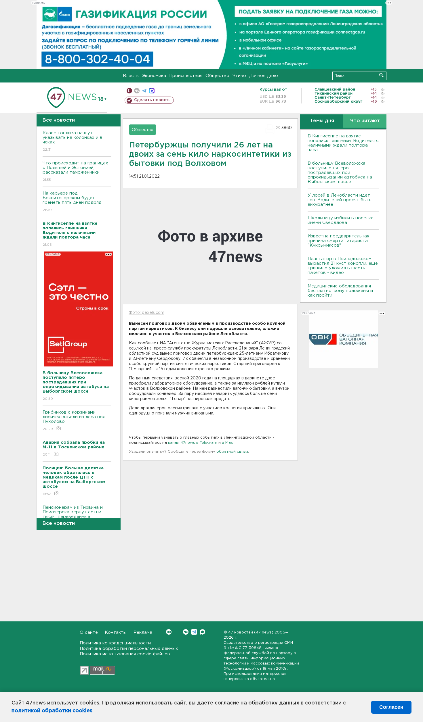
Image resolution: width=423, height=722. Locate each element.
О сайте (89, 632)
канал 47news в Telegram (192, 442)
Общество (217, 76)
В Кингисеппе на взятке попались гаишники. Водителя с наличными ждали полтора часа (343, 143)
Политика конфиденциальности (115, 643)
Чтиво (239, 76)
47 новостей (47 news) (250, 632)
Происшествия (185, 76)
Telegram (194, 632)
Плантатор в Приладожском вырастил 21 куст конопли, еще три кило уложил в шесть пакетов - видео (343, 265)
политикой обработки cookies (52, 710)
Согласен (391, 707)
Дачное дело (263, 76)
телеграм (144, 90)
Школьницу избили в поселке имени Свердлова (341, 220)
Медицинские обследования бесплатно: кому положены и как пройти (340, 290)
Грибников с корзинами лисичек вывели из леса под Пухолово (74, 420)
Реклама (143, 632)
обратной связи (232, 451)
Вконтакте (185, 632)
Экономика (154, 76)
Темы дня (322, 121)
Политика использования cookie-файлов (125, 654)
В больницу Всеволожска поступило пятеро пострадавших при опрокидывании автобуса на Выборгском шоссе (340, 173)
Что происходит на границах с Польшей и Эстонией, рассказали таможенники (75, 171)
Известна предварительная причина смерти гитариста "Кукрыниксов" (338, 240)
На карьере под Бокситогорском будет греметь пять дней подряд (72, 201)
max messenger (152, 90)
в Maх (227, 442)
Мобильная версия (129, 90)
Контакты (116, 632)
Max (202, 632)
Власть (131, 76)
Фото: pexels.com (146, 312)
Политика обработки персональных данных (129, 648)
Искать (381, 75)
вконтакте (137, 90)
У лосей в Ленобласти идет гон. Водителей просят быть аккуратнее (339, 199)
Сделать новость (152, 100)
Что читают (365, 121)
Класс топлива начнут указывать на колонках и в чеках (72, 141)
